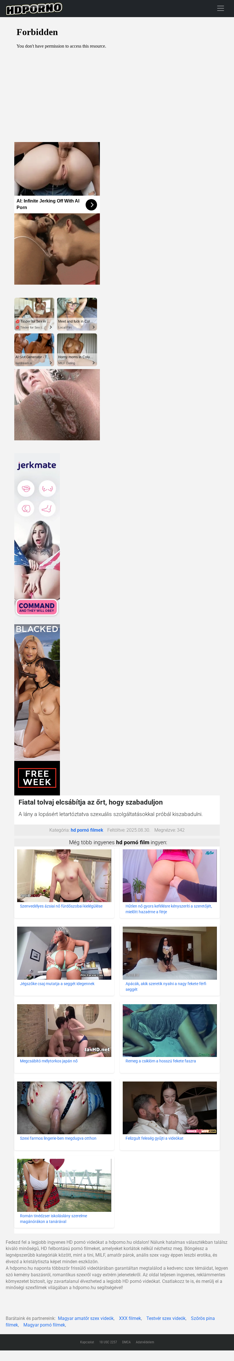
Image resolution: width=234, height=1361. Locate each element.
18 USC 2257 (108, 1342)
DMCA (126, 1342)
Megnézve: (165, 830)
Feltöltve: (116, 830)
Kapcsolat (87, 1342)
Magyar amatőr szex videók (86, 1318)
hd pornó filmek (87, 830)
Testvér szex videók (165, 1318)
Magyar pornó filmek (44, 1325)
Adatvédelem (145, 1342)
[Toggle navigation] (220, 8)
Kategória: (59, 830)
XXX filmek (130, 1318)
